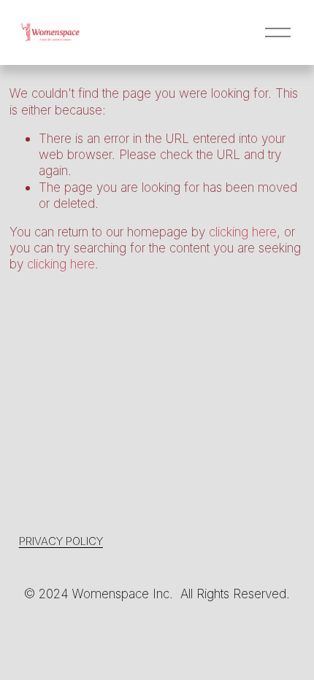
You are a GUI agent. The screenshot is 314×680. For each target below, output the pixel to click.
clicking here (243, 231)
